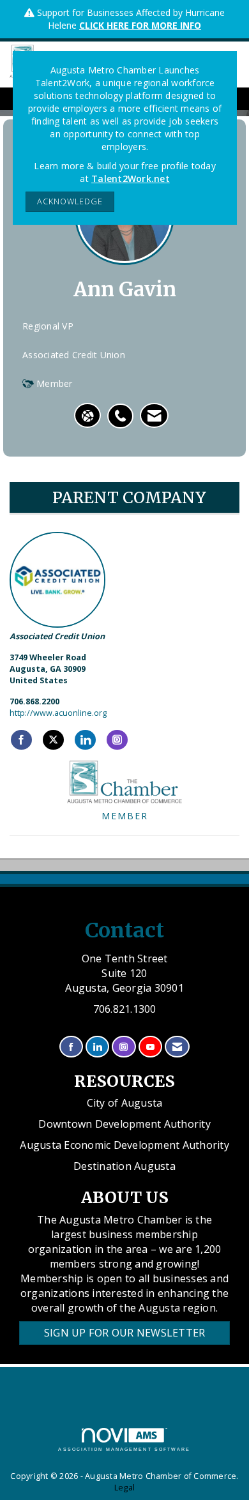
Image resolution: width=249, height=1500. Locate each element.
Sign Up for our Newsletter (125, 1333)
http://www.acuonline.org (58, 713)
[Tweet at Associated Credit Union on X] (53, 740)
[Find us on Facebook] (71, 1047)
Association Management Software (124, 1449)
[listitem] (123, 409)
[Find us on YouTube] (150, 1047)
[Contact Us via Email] (177, 1047)
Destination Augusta (124, 1166)
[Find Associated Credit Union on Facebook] (21, 740)
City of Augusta (125, 1103)
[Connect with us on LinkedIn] (97, 1047)
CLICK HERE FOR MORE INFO (140, 25)
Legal (124, 1487)
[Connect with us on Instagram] (123, 1047)
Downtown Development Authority (124, 1124)
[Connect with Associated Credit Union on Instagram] (117, 740)
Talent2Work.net (130, 178)
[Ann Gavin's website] (87, 415)
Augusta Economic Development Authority (124, 1145)
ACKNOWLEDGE (70, 201)
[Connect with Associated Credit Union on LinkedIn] (85, 740)
